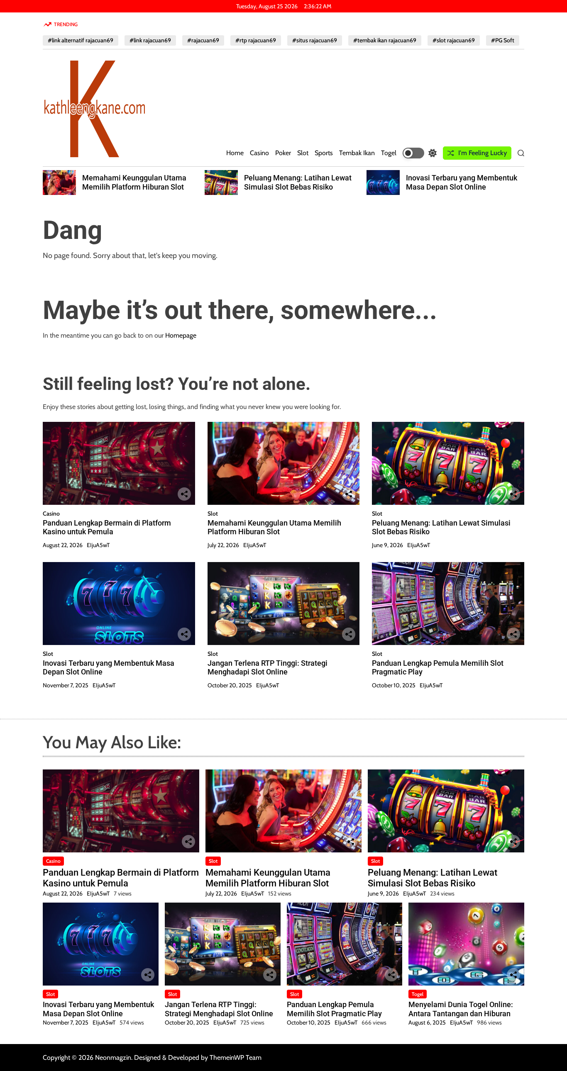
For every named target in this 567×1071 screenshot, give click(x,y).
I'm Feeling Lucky (482, 153)
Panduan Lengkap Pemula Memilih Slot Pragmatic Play (334, 1009)
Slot (302, 153)
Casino (259, 153)
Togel (388, 153)
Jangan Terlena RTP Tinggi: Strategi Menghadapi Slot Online (267, 668)
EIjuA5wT (98, 545)
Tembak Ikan (357, 153)
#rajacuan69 (203, 40)
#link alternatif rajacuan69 (80, 40)
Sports (324, 153)
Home (235, 153)
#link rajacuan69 (150, 40)
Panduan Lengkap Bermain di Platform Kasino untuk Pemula (107, 527)
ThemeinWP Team (236, 1057)
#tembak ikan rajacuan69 (384, 40)
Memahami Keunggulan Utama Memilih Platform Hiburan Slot (134, 182)
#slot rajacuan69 (454, 40)
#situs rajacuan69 (314, 40)
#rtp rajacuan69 (255, 40)
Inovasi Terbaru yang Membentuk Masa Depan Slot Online (461, 182)
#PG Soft (502, 40)
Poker (283, 153)
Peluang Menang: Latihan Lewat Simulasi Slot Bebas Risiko (298, 182)
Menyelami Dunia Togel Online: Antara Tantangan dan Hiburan (460, 1009)
